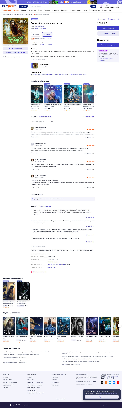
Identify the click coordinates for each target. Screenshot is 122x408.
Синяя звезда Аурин (36, 336)
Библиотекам (31, 379)
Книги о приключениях (43, 74)
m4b (49, 267)
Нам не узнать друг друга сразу (92, 104)
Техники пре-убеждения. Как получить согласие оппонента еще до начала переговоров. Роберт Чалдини (89, 352)
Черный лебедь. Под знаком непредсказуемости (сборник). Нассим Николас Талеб (26, 352)
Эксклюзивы (64, 10)
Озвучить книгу (31, 390)
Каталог (24, 6)
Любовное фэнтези (64, 74)
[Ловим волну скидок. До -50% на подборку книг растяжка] (61, 2)
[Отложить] (41, 87)
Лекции (85, 10)
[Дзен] (102, 382)
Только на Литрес (36, 76)
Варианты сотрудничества (35, 382)
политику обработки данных (108, 393)
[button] (34, 43)
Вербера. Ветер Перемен (105, 336)
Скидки (40, 10)
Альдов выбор (48, 336)
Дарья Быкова (35, 106)
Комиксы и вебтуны (94, 10)
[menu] (42, 122)
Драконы (33, 74)
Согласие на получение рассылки (86, 381)
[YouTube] (118, 382)
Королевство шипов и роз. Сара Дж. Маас (14, 362)
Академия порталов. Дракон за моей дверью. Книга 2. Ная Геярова (80, 361)
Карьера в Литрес (8, 379)
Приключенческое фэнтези (78, 74)
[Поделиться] (118, 19)
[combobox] (59, 6)
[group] (63, 128)
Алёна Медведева (88, 106)
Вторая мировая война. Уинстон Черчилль (14, 357)
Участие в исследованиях (10, 382)
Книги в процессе (75, 10)
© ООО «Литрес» (61, 399)
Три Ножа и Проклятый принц (9, 302)
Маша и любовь (35, 104)
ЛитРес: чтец (54, 74)
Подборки (47, 10)
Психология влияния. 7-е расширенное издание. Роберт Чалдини (21, 354)
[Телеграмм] (110, 382)
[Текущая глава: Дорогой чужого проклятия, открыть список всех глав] (19, 405)
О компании (6, 374)
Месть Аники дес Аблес (22, 336)
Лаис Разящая (61, 336)
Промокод (16, 10)
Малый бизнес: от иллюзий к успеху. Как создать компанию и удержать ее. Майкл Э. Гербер (87, 356)
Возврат (5, 387)
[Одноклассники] (106, 382)
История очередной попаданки (92, 336)
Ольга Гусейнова (49, 106)
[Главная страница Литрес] (9, 6)
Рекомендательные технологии (85, 384)
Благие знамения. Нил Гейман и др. (12, 360)
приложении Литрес (113, 376)
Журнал (104, 10)
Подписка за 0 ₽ (6, 10)
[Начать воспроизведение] (11, 405)
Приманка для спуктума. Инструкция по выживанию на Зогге (73, 104)
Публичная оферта (81, 374)
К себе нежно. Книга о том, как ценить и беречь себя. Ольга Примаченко (82, 359)
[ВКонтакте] (114, 382)
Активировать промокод (59, 374)
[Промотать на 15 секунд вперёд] (17, 405)
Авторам (29, 377)
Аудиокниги (55, 10)
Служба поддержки (8, 385)
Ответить (88, 137)
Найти (93, 6)
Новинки (23, 10)
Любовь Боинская (53, 262)
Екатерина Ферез (8, 303)
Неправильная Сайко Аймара (9, 336)
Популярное (32, 10)
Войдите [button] (34, 199)
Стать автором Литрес (33, 387)
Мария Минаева (21, 303)
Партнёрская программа (34, 385)
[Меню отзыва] (93, 137)
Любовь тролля (21, 302)
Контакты (5, 377)
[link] (60, 127)
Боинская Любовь (61, 264)
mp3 (52, 267)
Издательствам (31, 374)
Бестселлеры (55, 377)
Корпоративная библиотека (35, 393)
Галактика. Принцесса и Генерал (53, 104)
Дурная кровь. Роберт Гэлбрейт (71, 364)
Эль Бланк (66, 106)
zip (54, 267)
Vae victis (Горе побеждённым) (77, 336)
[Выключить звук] (106, 405)
